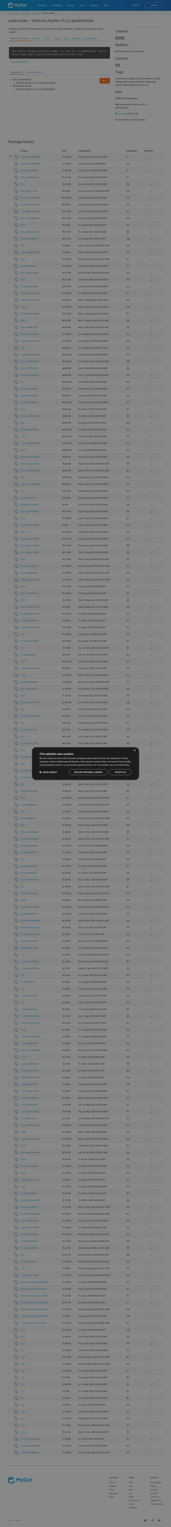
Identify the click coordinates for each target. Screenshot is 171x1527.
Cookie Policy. (123, 765)
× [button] (135, 750)
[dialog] (85, 763)
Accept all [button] (120, 772)
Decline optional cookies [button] (88, 772)
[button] (48, 772)
